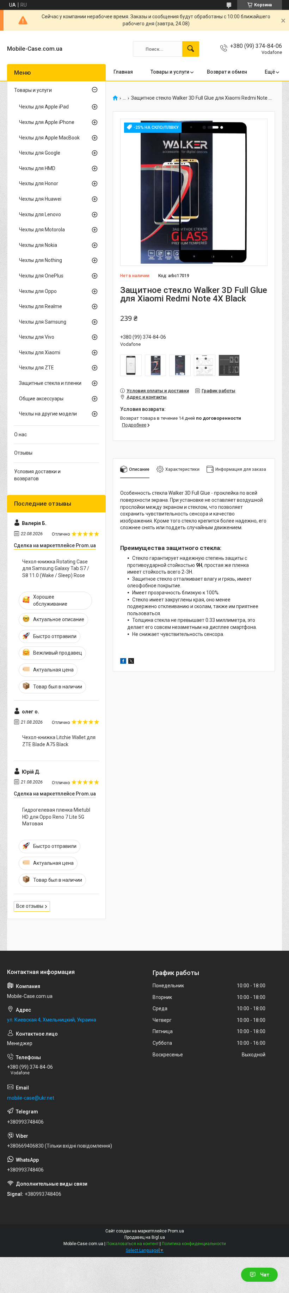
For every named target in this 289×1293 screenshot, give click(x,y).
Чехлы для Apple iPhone (46, 122)
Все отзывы (29, 906)
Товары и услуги (169, 72)
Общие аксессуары (41, 398)
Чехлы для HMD (37, 168)
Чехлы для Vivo (36, 337)
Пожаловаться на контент (132, 1243)
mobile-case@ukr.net (30, 1098)
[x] (131, 662)
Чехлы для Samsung (42, 322)
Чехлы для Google (39, 153)
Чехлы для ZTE (36, 367)
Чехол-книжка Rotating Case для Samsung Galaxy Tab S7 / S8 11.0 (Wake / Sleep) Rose (55, 568)
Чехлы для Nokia (38, 245)
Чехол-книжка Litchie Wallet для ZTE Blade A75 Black (59, 741)
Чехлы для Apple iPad (44, 107)
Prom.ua (176, 1231)
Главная (123, 72)
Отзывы (23, 453)
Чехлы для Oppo (38, 291)
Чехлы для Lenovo (40, 214)
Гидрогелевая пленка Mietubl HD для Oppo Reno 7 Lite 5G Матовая (56, 816)
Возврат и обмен (227, 72)
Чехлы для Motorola (42, 229)
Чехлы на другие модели (48, 414)
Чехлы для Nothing (40, 260)
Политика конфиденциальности (194, 1243)
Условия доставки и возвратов (37, 475)
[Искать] (190, 49)
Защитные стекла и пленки (50, 383)
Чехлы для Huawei (40, 199)
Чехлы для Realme (40, 306)
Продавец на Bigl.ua (144, 1237)
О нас (20, 434)
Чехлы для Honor (38, 183)
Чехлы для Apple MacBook (49, 137)
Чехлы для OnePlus (41, 276)
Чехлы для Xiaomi (39, 352)
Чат (264, 1275)
